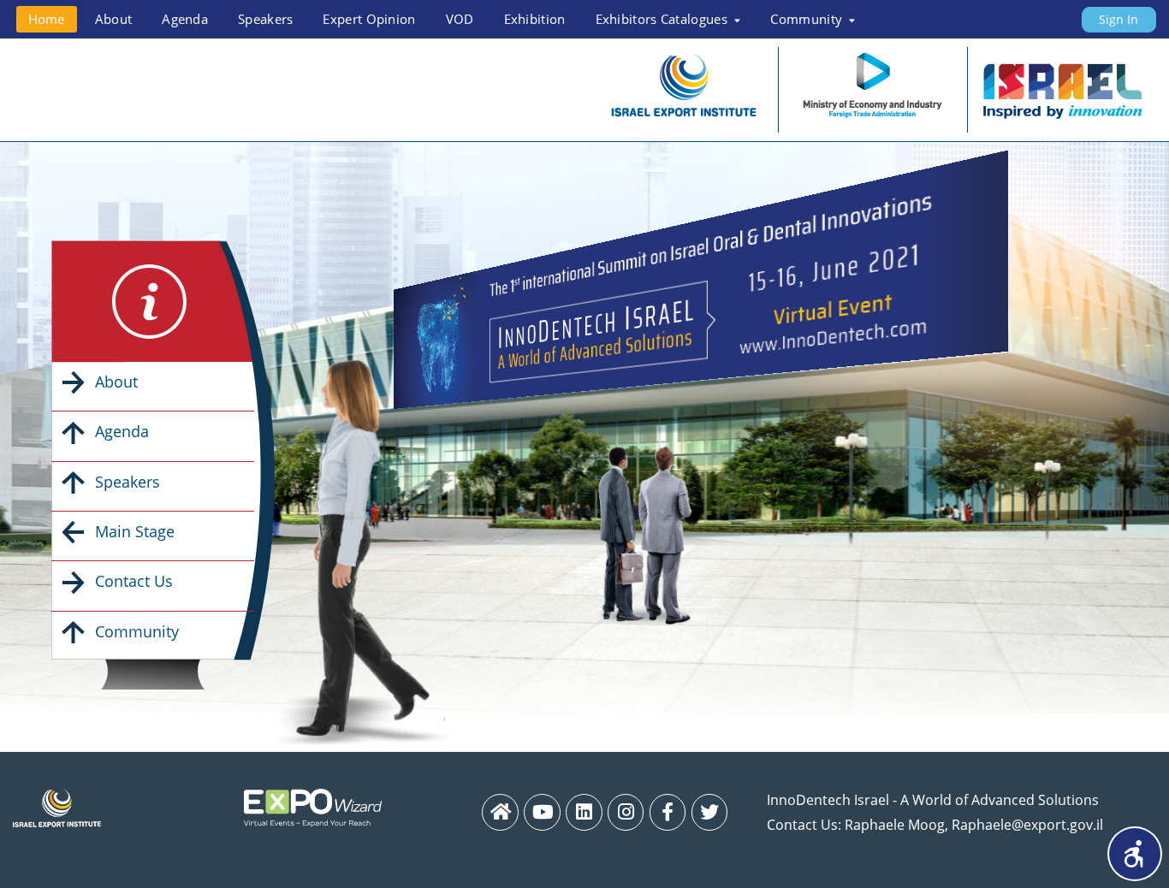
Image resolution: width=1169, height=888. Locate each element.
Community (137, 631)
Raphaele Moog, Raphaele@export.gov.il (974, 824)
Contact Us (134, 581)
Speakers (265, 18)
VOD (460, 18)
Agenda (185, 18)
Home (46, 18)
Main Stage (135, 531)
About (114, 18)
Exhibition (535, 18)
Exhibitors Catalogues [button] (664, 18)
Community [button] (808, 18)
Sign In (1118, 19)
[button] (1134, 853)
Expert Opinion (369, 18)
